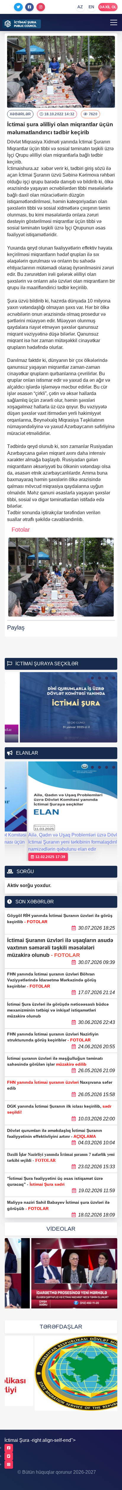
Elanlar (26, 752)
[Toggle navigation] (113, 22)
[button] (92, 678)
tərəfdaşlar (61, 1327)
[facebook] (8, 1448)
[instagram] (8, 1464)
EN (91, 6)
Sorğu (24, 871)
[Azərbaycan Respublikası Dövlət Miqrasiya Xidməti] (61, 1373)
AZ (80, 6)
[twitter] (8, 1456)
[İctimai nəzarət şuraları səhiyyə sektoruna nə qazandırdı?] (61, 1273)
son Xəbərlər (34, 901)
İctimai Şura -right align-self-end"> (40, 1440)
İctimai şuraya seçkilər (46, 663)
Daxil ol (107, 7)
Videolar (61, 1229)
